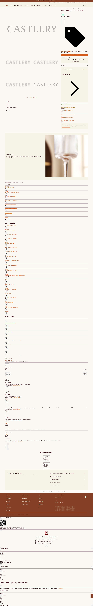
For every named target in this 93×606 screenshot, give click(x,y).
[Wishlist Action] (6, 190)
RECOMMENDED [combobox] (7, 372)
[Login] (83, 5)
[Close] (1, 519)
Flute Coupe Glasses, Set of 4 (16, 385)
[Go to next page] (8, 449)
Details (1, 559)
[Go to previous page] (8, 444)
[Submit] (86, 497)
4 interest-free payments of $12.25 (66, 16)
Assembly (1, 561)
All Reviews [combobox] (85, 372)
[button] (85, 5)
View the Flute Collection (66, 127)
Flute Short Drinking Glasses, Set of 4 (17, 420)
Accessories (66, 8)
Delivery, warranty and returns (5, 560)
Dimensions (2, 550)
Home (62, 8)
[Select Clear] (63, 22)
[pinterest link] (58, 502)
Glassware (71, 8)
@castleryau (51, 454)
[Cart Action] (61, 106)
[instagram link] (60, 502)
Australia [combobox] (85, 2)
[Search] (81, 5)
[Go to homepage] (9, 5)
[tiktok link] (62, 502)
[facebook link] (55, 502)
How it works (61, 588)
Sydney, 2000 (84, 69)
